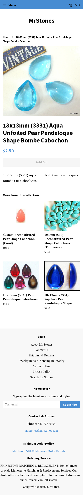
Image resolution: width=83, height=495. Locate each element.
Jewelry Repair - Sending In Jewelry (41, 361)
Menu (12, 5)
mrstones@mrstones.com (41, 430)
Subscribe (70, 404)
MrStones (41, 20)
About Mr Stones (41, 344)
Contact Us (41, 350)
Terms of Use (41, 366)
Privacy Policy (41, 371)
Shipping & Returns (41, 355)
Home (6, 37)
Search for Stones (41, 377)
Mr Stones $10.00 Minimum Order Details (38, 451)
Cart (77, 5)
